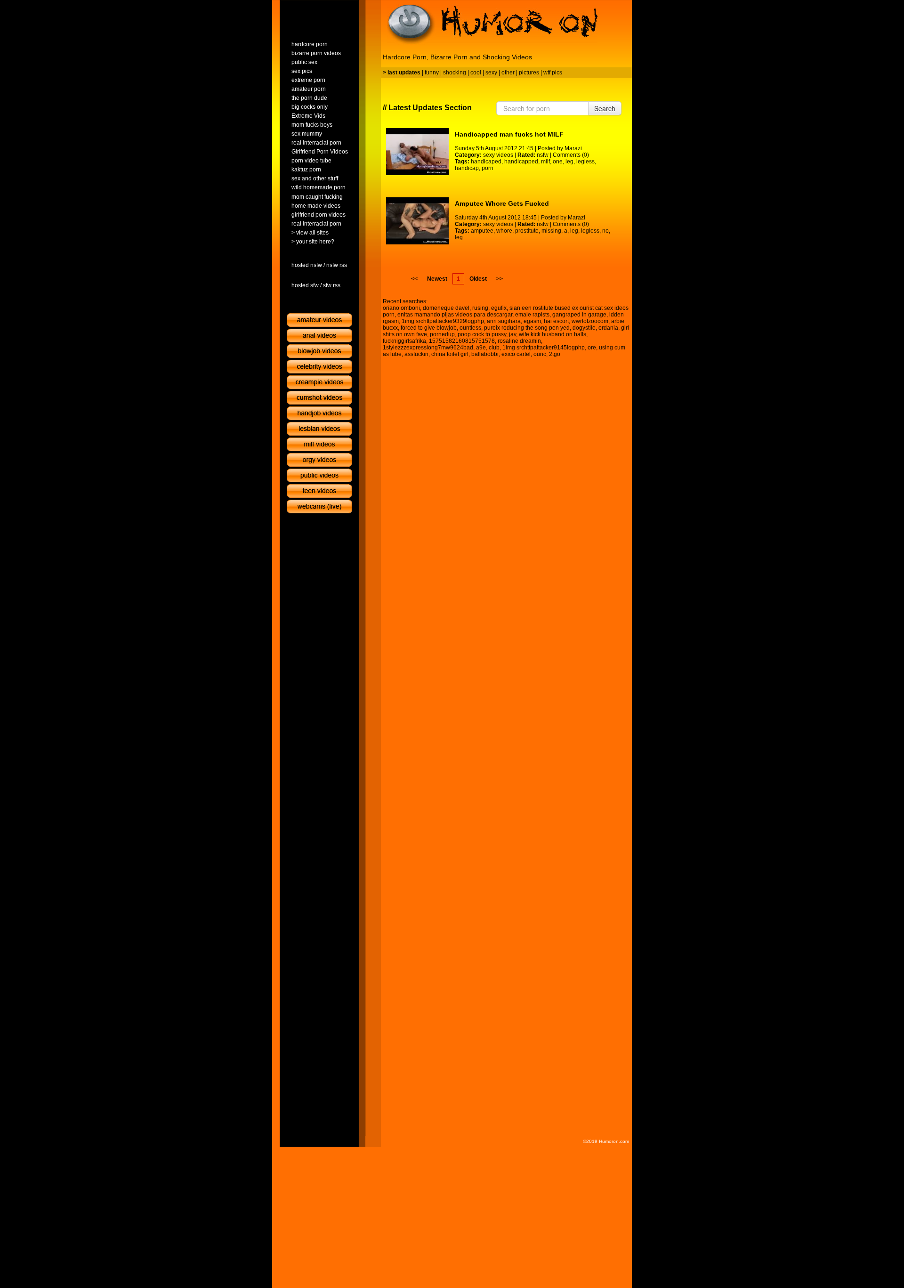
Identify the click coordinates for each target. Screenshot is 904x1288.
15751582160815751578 (462, 341)
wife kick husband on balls (552, 334)
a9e (481, 347)
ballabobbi (485, 354)
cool (475, 72)
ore (592, 347)
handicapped (521, 161)
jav (512, 334)
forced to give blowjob (429, 327)
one (558, 161)
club (494, 347)
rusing (480, 308)
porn (487, 168)
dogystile (584, 327)
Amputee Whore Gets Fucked (502, 203)
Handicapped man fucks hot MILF (509, 134)
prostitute (527, 230)
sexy (491, 72)
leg (569, 161)
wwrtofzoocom (590, 321)
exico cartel (516, 354)
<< (414, 279)
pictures (529, 72)
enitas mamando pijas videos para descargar (454, 314)
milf (545, 161)
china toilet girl (449, 354)
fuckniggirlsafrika (404, 341)
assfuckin (416, 354)
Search (604, 108)
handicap (467, 168)
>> (499, 279)
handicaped (486, 161)
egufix (499, 308)
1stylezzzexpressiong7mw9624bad (428, 347)
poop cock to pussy (482, 334)
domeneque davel (446, 308)
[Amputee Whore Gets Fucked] (417, 220)
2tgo (554, 354)
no (605, 230)
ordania (608, 327)
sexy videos (498, 155)
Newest (437, 279)
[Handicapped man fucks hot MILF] (417, 151)
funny (432, 72)
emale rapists (532, 314)
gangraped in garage (579, 314)
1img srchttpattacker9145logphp (543, 347)
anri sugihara (504, 321)
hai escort (556, 321)
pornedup (442, 334)
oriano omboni (401, 308)
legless (585, 161)
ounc (539, 354)
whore (504, 230)
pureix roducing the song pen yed (527, 327)
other (508, 72)
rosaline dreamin (519, 341)
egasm (532, 321)
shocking (454, 72)
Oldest (478, 279)
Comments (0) (571, 155)
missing (551, 230)
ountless (470, 327)
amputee (482, 230)
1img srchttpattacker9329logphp (443, 321)
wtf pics (552, 72)
